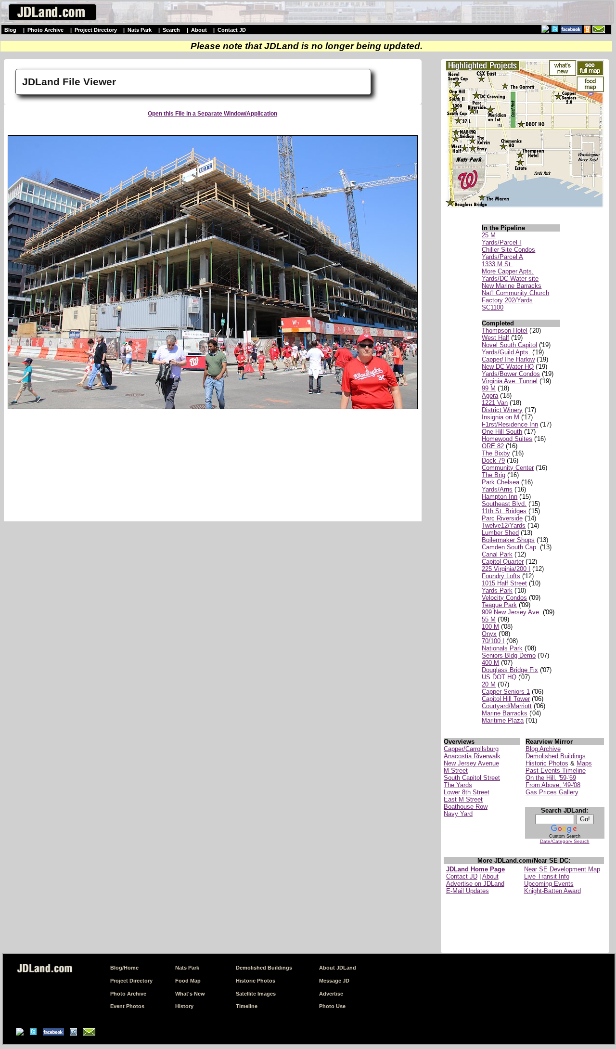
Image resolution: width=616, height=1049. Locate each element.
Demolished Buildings (556, 756)
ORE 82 (493, 446)
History (184, 1006)
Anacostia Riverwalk (472, 756)
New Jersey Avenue (471, 763)
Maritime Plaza (503, 720)
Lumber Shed (500, 532)
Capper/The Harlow (508, 359)
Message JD (334, 981)
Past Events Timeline (556, 770)
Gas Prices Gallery (552, 792)
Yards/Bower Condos (511, 373)
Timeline (246, 1006)
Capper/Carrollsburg (471, 748)
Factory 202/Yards (507, 300)
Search (171, 30)
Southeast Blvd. (504, 503)
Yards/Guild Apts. (506, 352)
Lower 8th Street (466, 792)
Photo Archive (45, 30)
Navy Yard (458, 813)
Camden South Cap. (510, 547)
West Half (495, 337)
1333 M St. (497, 264)
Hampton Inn (499, 496)
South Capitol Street (472, 777)
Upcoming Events (549, 883)
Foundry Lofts (501, 576)
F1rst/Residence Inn (510, 424)
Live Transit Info (546, 876)
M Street (456, 770)
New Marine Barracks (511, 285)
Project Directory (96, 30)
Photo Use (332, 1006)
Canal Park (497, 554)
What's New (190, 994)
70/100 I (493, 641)
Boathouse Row (466, 806)
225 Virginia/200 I (506, 568)
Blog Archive (543, 748)
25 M (489, 235)
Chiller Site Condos (508, 249)
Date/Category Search (565, 841)
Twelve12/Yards (504, 525)
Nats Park (140, 30)
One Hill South (502, 431)
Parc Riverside (502, 518)
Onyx (489, 633)
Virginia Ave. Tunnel (510, 381)
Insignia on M (500, 417)
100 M (490, 626)
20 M (489, 684)
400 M (490, 662)
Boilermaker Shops (508, 540)
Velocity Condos (504, 597)
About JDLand (337, 968)
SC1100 (492, 307)
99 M (489, 388)
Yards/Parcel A (502, 256)
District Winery (502, 410)
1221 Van (495, 402)
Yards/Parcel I (501, 242)
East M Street (463, 799)
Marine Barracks (504, 713)
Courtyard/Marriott (507, 706)
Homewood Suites (507, 438)
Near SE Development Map (562, 869)
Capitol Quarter (503, 561)
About (199, 30)
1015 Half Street (504, 583)
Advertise (331, 994)
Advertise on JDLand (475, 883)
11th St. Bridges (504, 511)
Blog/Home (124, 968)
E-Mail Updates (467, 890)
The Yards (458, 785)
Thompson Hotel (504, 330)
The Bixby (496, 453)
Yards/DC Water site (510, 278)
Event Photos (127, 1006)
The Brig (493, 475)
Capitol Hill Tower (506, 698)
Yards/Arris (497, 489)
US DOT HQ (499, 677)
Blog (10, 30)
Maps (584, 763)
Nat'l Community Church (515, 293)
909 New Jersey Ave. (511, 612)
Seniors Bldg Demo (509, 655)
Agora (490, 395)
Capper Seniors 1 (506, 691)
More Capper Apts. (508, 271)
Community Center (508, 467)
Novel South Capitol (509, 345)
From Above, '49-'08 (553, 785)
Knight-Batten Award (552, 890)
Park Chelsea (500, 482)
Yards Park (497, 590)
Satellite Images (256, 994)
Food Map (188, 981)
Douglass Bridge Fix (510, 669)
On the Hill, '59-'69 (551, 777)
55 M (489, 619)
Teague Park (499, 605)
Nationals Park (502, 648)
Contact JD (232, 30)
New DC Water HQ (508, 366)
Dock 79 (493, 460)
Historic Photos (547, 763)
